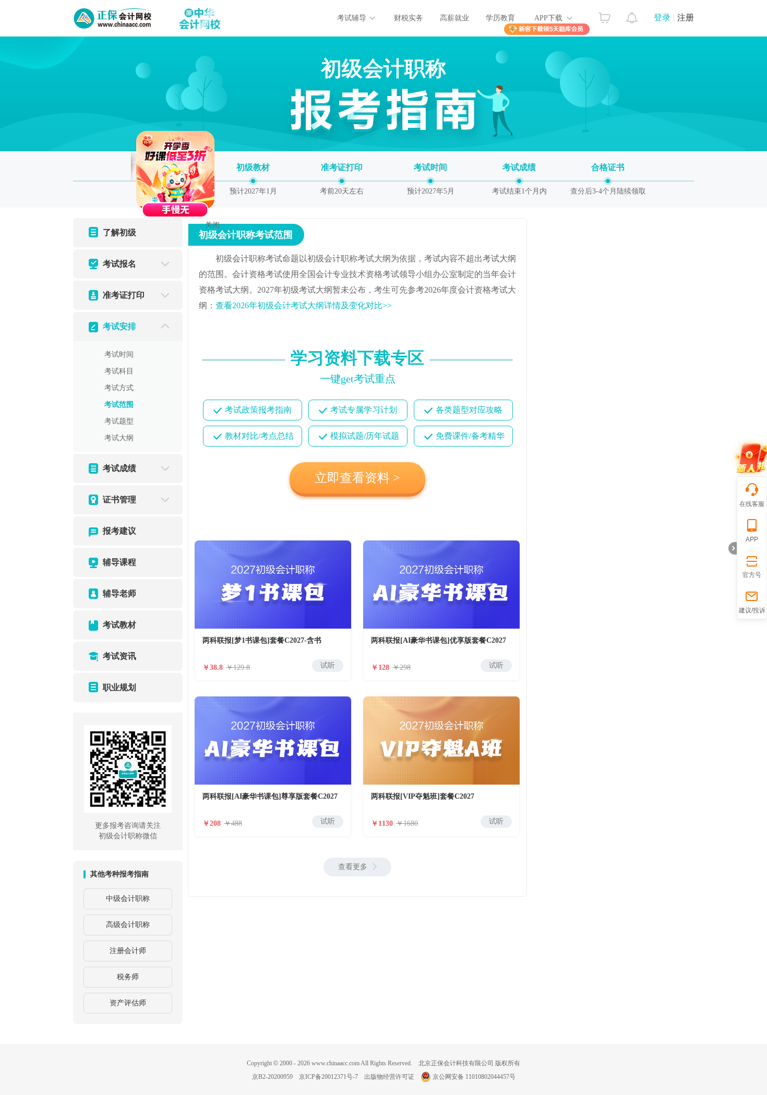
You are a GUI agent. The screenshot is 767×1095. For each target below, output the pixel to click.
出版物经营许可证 (389, 1076)
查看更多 (352, 867)
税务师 (128, 977)
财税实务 (408, 18)
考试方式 (119, 388)
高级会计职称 (128, 925)
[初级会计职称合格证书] (608, 178)
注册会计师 (128, 951)
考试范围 (119, 404)
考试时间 (119, 354)
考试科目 (119, 371)
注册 (685, 17)
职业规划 (119, 687)
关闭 (236, 249)
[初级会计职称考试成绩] (519, 178)
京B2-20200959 (272, 1076)
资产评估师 (128, 1003)
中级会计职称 (128, 899)
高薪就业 (454, 18)
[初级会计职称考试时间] (430, 178)
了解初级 (119, 232)
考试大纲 (119, 438)
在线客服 (751, 504)
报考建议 (119, 530)
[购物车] (604, 15)
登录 (662, 17)
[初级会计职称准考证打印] (341, 178)
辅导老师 (119, 593)
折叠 (732, 548)
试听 (327, 665)
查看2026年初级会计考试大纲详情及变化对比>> (303, 305)
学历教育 (500, 18)
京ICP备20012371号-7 (328, 1076)
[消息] (632, 15)
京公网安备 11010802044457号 (474, 1076)
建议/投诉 (752, 610)
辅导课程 (119, 562)
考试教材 (119, 624)
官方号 (751, 575)
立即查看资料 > (357, 478)
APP (752, 539)
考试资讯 (119, 656)
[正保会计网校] (113, 18)
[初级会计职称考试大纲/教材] (253, 178)
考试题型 (119, 421)
